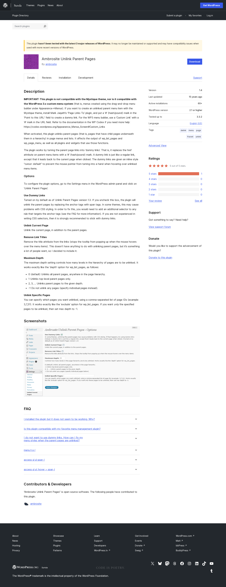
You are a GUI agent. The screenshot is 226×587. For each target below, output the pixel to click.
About (15, 536)
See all (198, 200)
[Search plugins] (45, 26)
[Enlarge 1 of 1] (135, 330)
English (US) (196, 123)
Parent (190, 137)
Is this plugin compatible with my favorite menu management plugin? (62, 428)
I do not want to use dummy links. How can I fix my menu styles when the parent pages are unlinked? (53, 439)
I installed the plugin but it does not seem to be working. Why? (59, 419)
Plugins (56, 545)
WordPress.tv (102, 550)
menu (191, 130)
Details (31, 77)
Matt (179, 540)
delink (183, 130)
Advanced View (158, 145)
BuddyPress (183, 550)
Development (85, 77)
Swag (139, 550)
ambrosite (51, 64)
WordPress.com (185, 536)
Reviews (47, 77)
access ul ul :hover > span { (39, 469)
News (15, 540)
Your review (155, 200)
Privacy (16, 550)
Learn (97, 536)
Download (194, 61)
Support (197, 77)
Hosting (16, 545)
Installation (65, 77)
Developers (100, 545)
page (198, 130)
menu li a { (29, 450)
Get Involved (141, 536)
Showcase (58, 536)
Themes (57, 540)
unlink (198, 137)
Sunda (45, 567)
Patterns (57, 550)
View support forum (160, 226)
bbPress (181, 545)
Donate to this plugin (160, 257)
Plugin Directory (20, 15)
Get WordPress (211, 5)
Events (138, 540)
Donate (140, 545)
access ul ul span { (34, 459)
